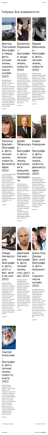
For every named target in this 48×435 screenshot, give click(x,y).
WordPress (43, 432)
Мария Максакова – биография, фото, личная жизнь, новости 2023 (38, 56)
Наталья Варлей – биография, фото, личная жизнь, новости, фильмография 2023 (8, 155)
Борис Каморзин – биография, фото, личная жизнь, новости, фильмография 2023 (38, 157)
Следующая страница (40, 423)
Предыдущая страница (7, 423)
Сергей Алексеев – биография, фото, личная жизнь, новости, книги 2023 (8, 366)
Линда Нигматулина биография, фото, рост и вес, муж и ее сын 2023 (8, 266)
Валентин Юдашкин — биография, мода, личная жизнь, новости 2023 (23, 56)
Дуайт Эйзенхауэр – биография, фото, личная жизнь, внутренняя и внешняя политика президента (24, 160)
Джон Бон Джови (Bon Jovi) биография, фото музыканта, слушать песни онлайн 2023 (38, 269)
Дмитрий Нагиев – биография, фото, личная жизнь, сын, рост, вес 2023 (23, 264)
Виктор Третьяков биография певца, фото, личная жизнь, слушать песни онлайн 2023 (9, 60)
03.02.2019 (4, 108)
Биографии (4, 2)
